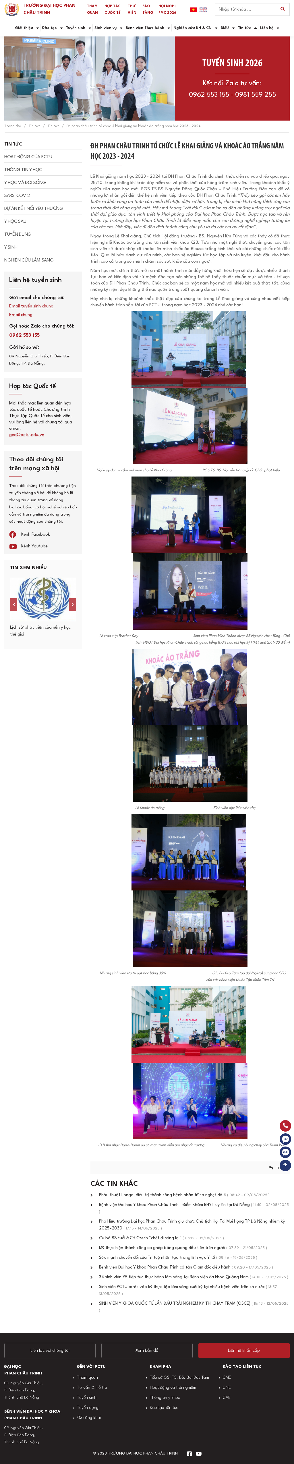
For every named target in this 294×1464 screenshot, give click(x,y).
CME (227, 1378)
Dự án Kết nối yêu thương (33, 208)
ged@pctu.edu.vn (26, 435)
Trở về (281, 1167)
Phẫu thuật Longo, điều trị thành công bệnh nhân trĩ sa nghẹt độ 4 (184, 1195)
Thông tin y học (23, 170)
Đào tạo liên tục (164, 1408)
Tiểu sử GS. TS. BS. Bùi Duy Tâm (179, 1378)
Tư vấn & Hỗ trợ (92, 1388)
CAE (227, 1398)
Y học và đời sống (25, 183)
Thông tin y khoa (165, 1398)
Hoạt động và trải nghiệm (173, 1388)
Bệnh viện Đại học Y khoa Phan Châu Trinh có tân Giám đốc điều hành (186, 1267)
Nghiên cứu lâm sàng (28, 260)
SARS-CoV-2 (17, 195)
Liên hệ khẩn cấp (244, 1350)
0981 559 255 (255, 95)
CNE (227, 1388)
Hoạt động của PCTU (28, 157)
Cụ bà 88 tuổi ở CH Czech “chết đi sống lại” (161, 1238)
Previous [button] (13, 604)
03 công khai (89, 1418)
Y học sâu (15, 221)
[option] (43, 608)
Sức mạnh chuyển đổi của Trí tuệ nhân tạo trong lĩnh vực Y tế (178, 1258)
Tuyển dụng (17, 234)
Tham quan (87, 1378)
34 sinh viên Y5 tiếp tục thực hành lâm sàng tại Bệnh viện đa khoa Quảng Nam (193, 1277)
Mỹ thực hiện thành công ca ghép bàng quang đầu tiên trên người (183, 1248)
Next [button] (72, 604)
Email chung (20, 315)
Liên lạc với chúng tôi (49, 1350)
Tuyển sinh (86, 1398)
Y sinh (10, 247)
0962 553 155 (209, 95)
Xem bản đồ (147, 1350)
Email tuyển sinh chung (31, 306)
